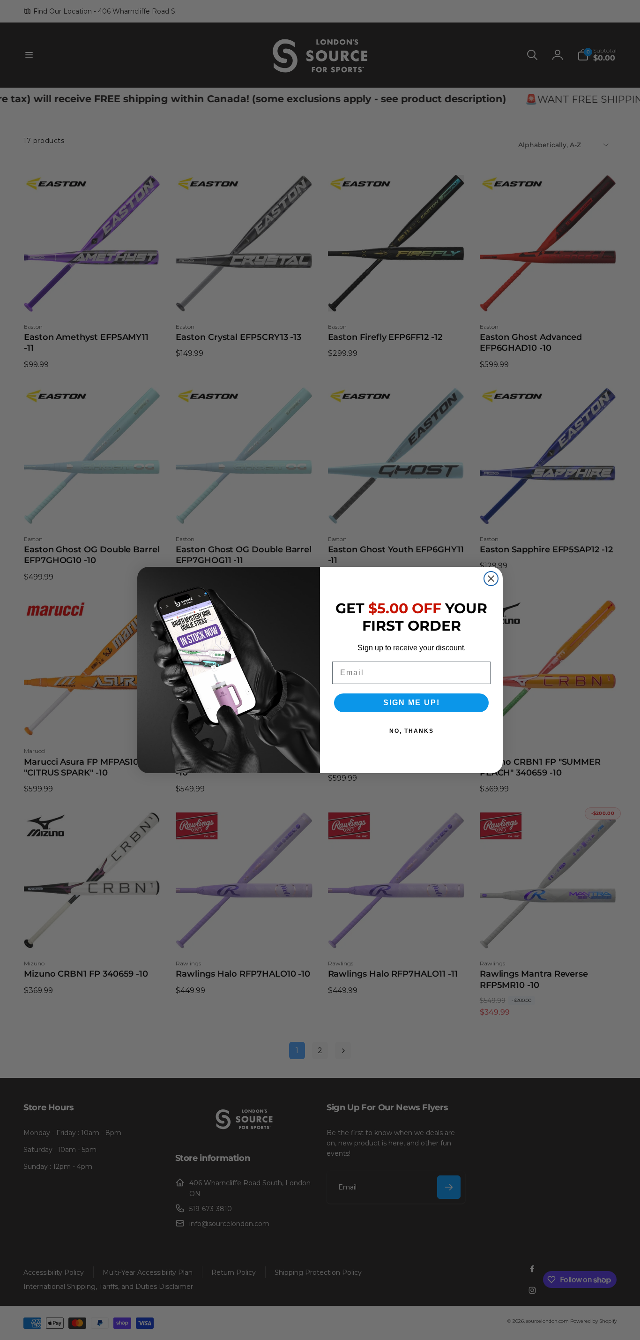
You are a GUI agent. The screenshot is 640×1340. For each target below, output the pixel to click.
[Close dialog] (491, 579)
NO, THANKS (411, 731)
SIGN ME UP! (411, 703)
